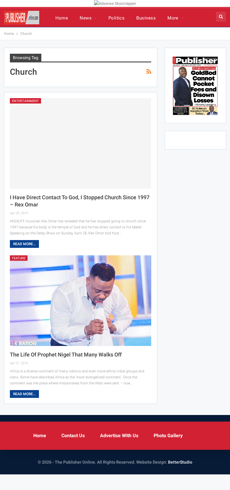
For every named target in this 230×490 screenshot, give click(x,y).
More (172, 18)
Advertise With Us (119, 435)
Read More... (24, 244)
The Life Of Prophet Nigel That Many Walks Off (66, 354)
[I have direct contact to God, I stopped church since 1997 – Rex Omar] (81, 143)
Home (61, 18)
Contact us (73, 435)
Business (146, 18)
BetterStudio (180, 462)
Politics (116, 18)
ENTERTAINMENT (25, 101)
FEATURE (18, 258)
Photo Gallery (168, 435)
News (86, 18)
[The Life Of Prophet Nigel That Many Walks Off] (81, 300)
